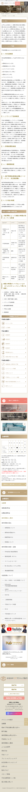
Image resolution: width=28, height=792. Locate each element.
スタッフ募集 (6, 774)
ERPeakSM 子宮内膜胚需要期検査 (11, 585)
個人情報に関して (7, 782)
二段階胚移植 (8, 599)
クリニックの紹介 (7, 719)
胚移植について (9, 542)
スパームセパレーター (11, 561)
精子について (9, 386)
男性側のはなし (10, 352)
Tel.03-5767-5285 (14, 658)
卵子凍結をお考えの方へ (14, 427)
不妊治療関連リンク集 (9, 778)
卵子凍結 (4, 731)
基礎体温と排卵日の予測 (12, 364)
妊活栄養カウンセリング (9, 762)
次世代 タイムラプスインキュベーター (13, 590)
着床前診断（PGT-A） (11, 556)
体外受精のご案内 (7, 743)
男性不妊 (4, 751)
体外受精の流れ (6, 523)
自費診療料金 (6, 513)
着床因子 (8, 343)
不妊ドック (5, 755)
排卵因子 (8, 335)
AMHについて (9, 373)
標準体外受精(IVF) (10, 532)
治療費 (4, 723)
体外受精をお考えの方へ (9, 735)
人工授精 (8, 327)
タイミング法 (9, 323)
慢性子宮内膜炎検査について (13, 381)
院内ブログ (5, 770)
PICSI (6, 609)
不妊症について (6, 739)
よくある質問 (6, 747)
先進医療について (7, 575)
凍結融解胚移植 (9, 570)
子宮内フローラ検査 (10, 604)
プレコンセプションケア (9, 758)
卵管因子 (8, 339)
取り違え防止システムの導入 (13, 566)
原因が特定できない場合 (12, 356)
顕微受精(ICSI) (9, 537)
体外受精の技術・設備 (9, 547)
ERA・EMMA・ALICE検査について (15, 580)
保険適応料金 (6, 508)
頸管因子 (8, 348)
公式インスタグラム (15, 713)
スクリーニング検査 (11, 368)
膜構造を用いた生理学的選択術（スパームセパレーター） (15, 619)
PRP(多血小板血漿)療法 (11, 551)
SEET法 (7, 595)
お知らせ (4, 766)
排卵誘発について (10, 527)
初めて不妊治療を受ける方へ (11, 727)
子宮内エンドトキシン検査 (12, 377)
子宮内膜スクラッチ (10, 613)
